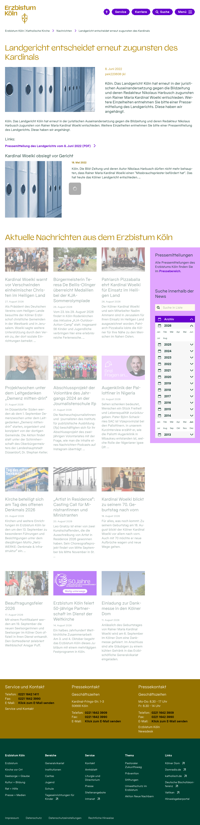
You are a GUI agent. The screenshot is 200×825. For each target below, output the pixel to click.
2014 (167, 415)
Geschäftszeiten (86, 694)
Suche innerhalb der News (174, 293)
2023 (167, 357)
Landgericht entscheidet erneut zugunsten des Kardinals (114, 30)
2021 (167, 370)
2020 (167, 377)
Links (168, 755)
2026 (167, 325)
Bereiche (50, 755)
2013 (167, 434)
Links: (10, 139)
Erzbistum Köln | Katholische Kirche (27, 30)
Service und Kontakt (24, 686)
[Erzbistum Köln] (20, 14)
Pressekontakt (86, 686)
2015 (167, 409)
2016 (167, 402)
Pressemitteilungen (174, 255)
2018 (167, 390)
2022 (167, 364)
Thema (129, 755)
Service (90, 755)
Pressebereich (169, 271)
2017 (167, 396)
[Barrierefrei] (106, 12)
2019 (167, 383)
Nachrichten (64, 30)
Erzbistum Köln (15, 755)
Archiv (169, 319)
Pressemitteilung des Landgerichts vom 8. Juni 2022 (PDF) (48, 146)
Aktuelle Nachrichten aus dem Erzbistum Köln (89, 237)
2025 (167, 344)
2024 (167, 351)
